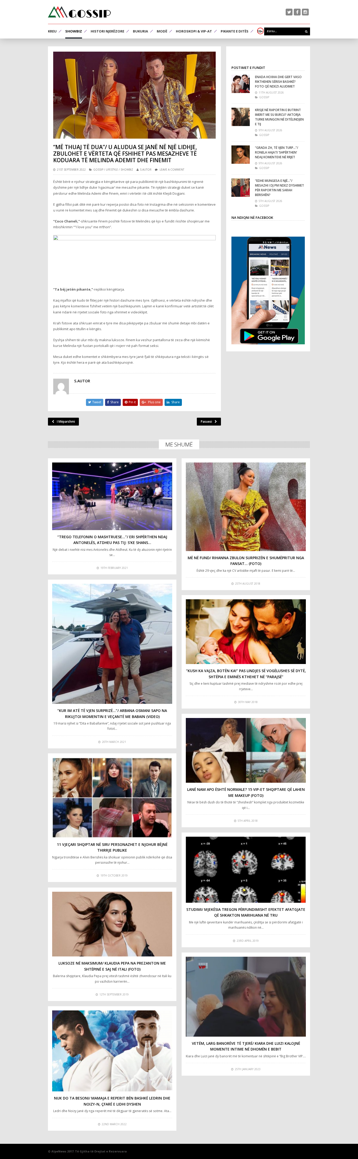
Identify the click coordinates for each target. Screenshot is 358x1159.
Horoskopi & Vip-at (194, 31)
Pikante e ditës (234, 31)
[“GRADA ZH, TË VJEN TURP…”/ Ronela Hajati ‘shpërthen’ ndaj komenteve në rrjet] (240, 154)
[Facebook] (297, 12)
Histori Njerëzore (107, 31)
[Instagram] (305, 12)
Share (114, 402)
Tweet (96, 402)
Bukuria (140, 31)
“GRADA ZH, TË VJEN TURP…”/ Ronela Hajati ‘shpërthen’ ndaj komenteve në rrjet (276, 152)
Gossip (98, 169)
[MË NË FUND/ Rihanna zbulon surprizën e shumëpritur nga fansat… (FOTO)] (246, 506)
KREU (52, 31)
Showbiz (73, 31)
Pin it (132, 402)
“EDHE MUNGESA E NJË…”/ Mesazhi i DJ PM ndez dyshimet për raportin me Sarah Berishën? (279, 187)
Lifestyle (112, 169)
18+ (260, 31)
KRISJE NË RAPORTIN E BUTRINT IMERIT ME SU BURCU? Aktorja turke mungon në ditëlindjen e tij (279, 117)
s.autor (145, 169)
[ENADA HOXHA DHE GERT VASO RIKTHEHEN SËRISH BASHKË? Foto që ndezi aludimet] (240, 84)
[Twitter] (289, 12)
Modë (162, 31)
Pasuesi (206, 421)
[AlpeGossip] (79, 12)
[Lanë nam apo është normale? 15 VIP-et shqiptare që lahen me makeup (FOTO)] (246, 750)
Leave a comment (172, 169)
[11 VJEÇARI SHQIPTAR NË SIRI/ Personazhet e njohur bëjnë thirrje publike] (112, 798)
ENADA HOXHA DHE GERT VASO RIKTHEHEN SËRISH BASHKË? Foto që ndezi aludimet (278, 82)
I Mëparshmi (66, 421)
